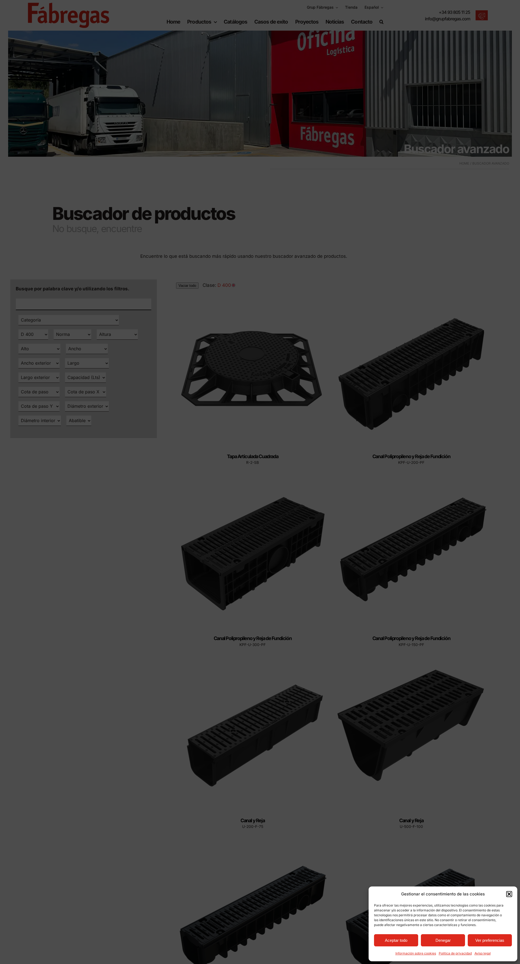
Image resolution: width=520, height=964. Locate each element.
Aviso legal (482, 953)
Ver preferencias (489, 940)
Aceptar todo (396, 940)
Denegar (443, 940)
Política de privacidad (455, 953)
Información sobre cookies (415, 953)
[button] (509, 894)
